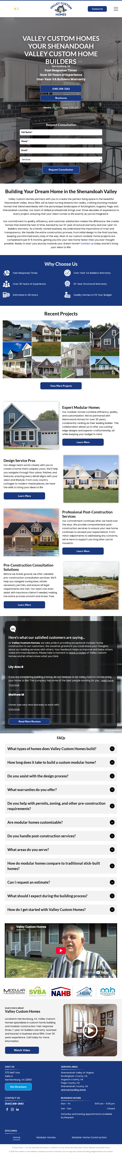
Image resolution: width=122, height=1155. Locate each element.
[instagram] (12, 1109)
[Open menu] (116, 9)
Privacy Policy (17, 1147)
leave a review (77, 653)
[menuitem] (16, 1137)
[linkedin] (17, 1109)
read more (107, 680)
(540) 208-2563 (14, 1103)
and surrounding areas (73, 1089)
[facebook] (7, 1109)
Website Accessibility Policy (99, 1147)
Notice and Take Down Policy (76, 1147)
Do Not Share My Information (37, 1147)
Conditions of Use (57, 1147)
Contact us (86, 243)
